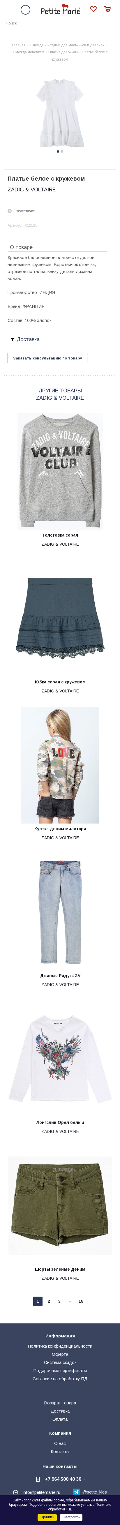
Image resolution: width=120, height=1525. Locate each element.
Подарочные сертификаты (60, 1370)
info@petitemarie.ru (41, 1492)
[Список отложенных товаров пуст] (97, 9)
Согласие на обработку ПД (60, 1378)
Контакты (60, 1451)
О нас (60, 1443)
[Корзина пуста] (109, 9)
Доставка (60, 1410)
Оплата (60, 1419)
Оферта (60, 1354)
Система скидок (60, 1362)
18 (81, 1301)
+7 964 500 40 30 (63, 1479)
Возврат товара (60, 1402)
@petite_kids (94, 1491)
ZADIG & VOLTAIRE (32, 190)
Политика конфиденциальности (60, 1346)
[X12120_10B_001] (60, 114)
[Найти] (112, 22)
